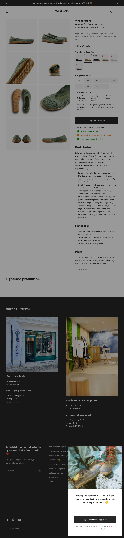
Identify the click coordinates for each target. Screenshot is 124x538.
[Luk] (117, 451)
